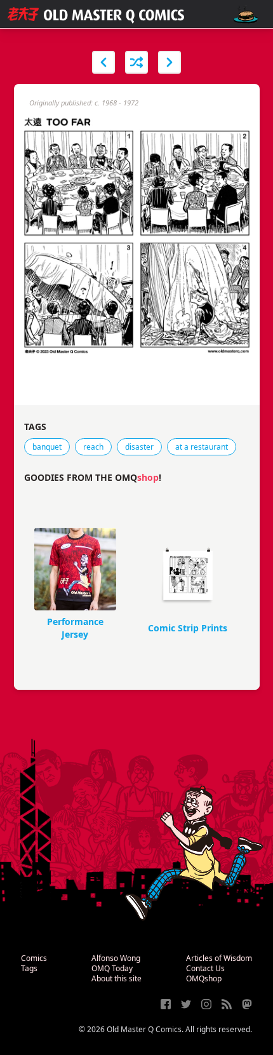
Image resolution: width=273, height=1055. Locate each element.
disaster (139, 446)
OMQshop (204, 978)
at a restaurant (201, 446)
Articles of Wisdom (219, 958)
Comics (34, 958)
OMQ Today (112, 968)
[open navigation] (245, 14)
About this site (116, 978)
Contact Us (205, 968)
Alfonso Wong (115, 958)
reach (93, 446)
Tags (29, 968)
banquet (47, 446)
